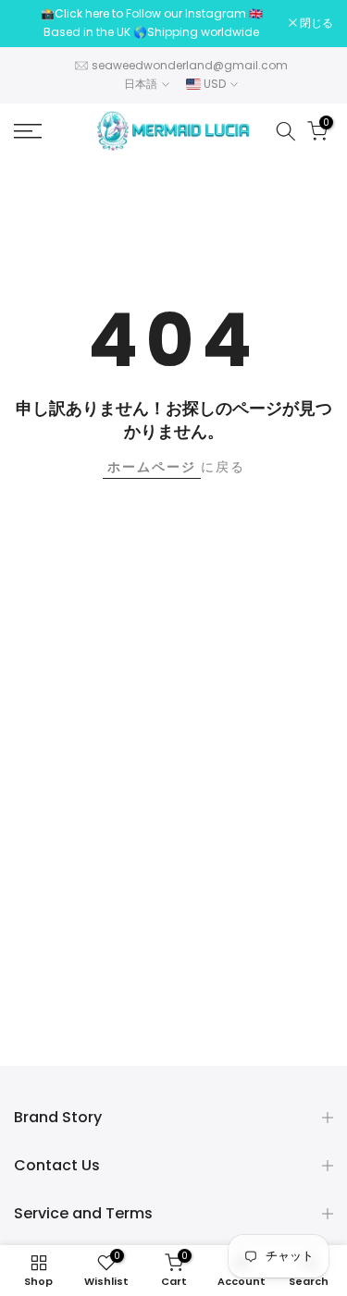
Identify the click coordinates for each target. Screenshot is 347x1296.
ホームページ (151, 467)
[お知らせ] (151, 24)
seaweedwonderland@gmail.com (190, 65)
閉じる (315, 23)
